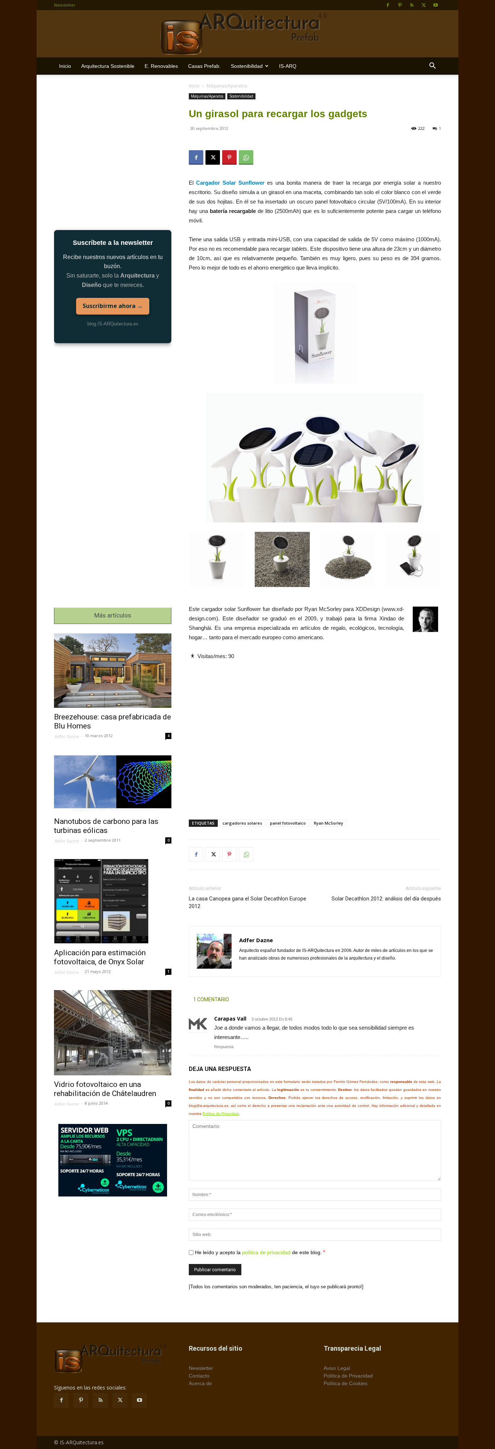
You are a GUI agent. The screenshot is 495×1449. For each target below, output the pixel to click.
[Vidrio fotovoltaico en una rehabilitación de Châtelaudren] (112, 1032)
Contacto (199, 1376)
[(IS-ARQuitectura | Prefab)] (247, 34)
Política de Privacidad (221, 1114)
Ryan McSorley (328, 823)
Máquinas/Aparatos (207, 96)
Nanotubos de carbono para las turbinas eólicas (106, 826)
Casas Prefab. (204, 66)
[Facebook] (387, 5)
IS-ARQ (287, 66)
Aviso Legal (337, 1368)
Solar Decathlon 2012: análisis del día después (386, 898)
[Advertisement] (315, 733)
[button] (432, 66)
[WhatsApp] (246, 157)
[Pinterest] (399, 5)
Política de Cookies (345, 1383)
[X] (423, 5)
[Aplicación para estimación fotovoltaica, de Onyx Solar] (112, 901)
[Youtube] (435, 5)
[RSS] (411, 5)
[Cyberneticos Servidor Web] (112, 1160)
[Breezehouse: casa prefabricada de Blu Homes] (112, 670)
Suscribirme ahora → (113, 306)
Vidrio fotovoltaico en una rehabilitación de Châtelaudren (105, 1089)
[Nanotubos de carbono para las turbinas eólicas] (112, 783)
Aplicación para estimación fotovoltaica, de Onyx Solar (100, 957)
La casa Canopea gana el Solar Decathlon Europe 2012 (247, 902)
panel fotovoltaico (288, 823)
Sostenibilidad (247, 66)
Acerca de (200, 1383)
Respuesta (223, 1046)
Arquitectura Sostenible (107, 66)
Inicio (65, 66)
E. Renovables (161, 66)
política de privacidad (266, 1252)
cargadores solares (242, 823)
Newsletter (64, 5)
